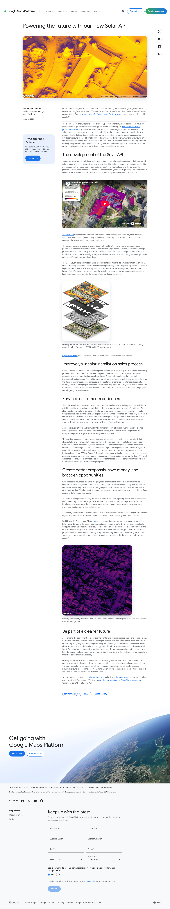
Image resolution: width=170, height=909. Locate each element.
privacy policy (91, 881)
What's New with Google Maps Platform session (120, 680)
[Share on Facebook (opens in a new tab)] (159, 46)
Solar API (85, 694)
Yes (52, 874)
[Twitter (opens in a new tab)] (28, 800)
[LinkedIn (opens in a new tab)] (22, 800)
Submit (54, 889)
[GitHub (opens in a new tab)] (41, 800)
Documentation (16, 815)
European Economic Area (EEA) (95, 792)
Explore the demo (70, 356)
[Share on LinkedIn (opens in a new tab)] (159, 39)
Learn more (113, 792)
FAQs (11, 819)
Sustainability (101, 694)
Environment (70, 694)
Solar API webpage (96, 677)
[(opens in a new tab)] (14, 902)
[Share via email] (159, 54)
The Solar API (68, 235)
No (60, 874)
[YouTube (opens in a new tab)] (35, 800)
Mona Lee (98, 521)
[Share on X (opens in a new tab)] (159, 31)
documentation (122, 677)
